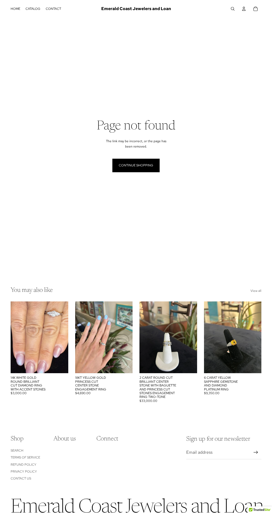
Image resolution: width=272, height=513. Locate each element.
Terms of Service (25, 457)
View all (255, 291)
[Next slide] (62, 337)
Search (17, 450)
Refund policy (23, 464)
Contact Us (21, 478)
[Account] (244, 9)
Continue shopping (136, 165)
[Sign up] (255, 452)
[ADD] (60, 365)
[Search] (233, 9)
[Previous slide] (16, 337)
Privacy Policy (24, 471)
